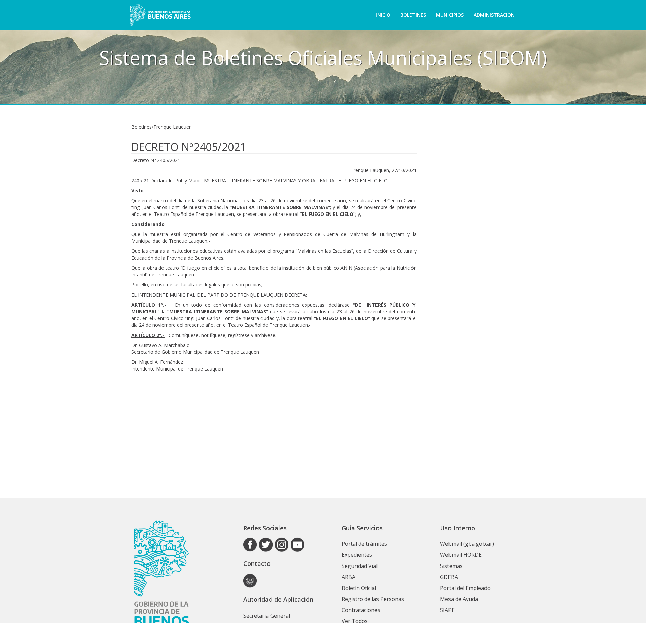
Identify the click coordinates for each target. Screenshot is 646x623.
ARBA (348, 577)
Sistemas (451, 566)
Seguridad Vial (360, 566)
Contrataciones (361, 610)
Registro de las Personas (373, 599)
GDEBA (449, 577)
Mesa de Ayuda (459, 599)
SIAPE (447, 610)
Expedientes (357, 554)
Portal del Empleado (465, 588)
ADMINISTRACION (494, 15)
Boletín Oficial (359, 588)
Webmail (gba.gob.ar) (467, 543)
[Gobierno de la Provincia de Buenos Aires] (160, 15)
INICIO (383, 15)
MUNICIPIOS (450, 15)
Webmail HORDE (461, 554)
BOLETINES (413, 15)
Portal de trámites (364, 543)
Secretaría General (266, 615)
